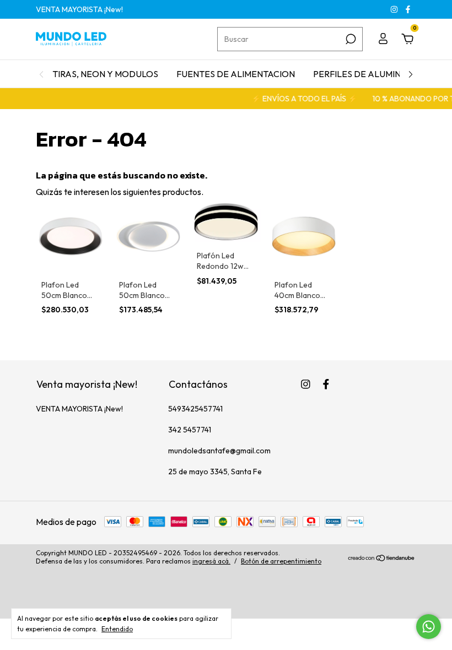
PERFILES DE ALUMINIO (361, 73)
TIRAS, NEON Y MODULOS (105, 73)
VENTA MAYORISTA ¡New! (79, 9)
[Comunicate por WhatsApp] (428, 626)
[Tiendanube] (381, 558)
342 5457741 (189, 430)
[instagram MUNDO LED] (395, 9)
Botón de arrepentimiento (281, 561)
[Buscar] (350, 39)
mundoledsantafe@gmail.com (219, 451)
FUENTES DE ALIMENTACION (235, 73)
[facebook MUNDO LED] (408, 9)
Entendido (117, 629)
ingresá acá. (211, 561)
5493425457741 (195, 409)
